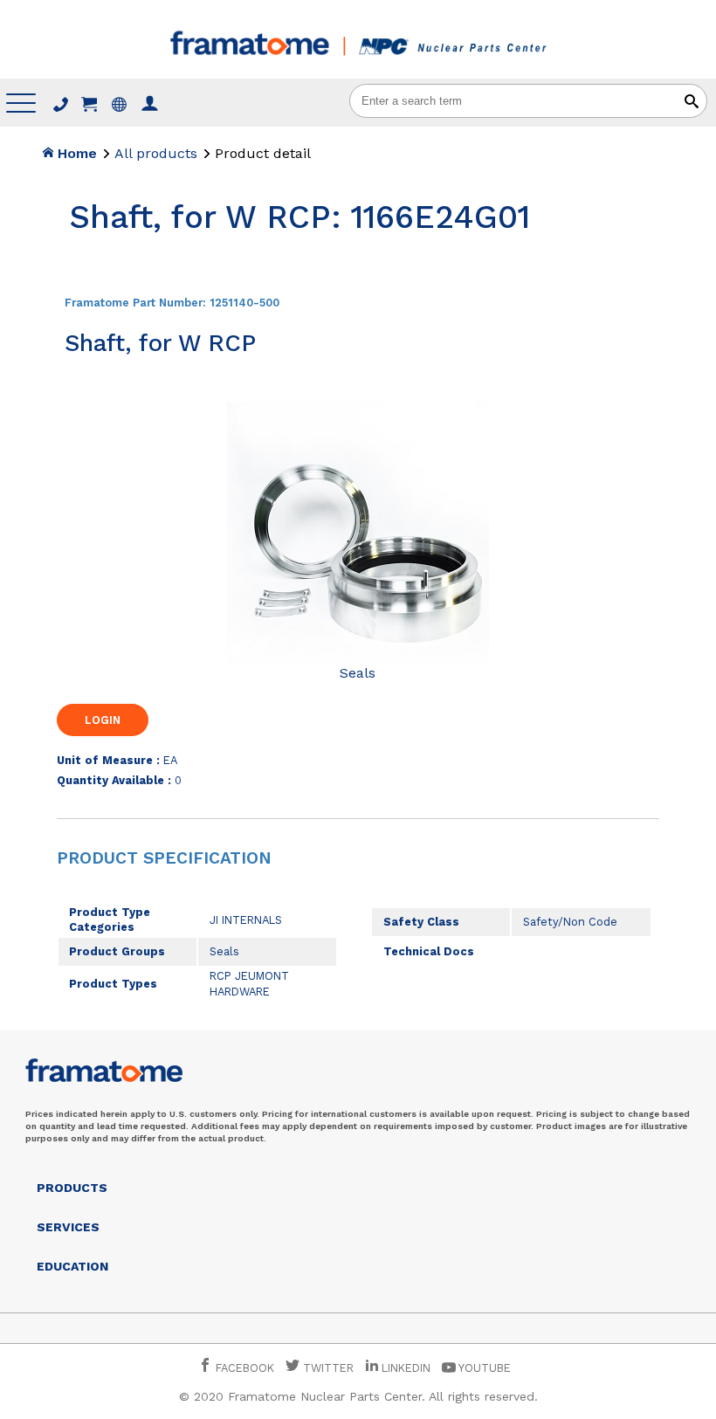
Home (75, 153)
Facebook (243, 1367)
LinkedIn (406, 1367)
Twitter (326, 1367)
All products (155, 153)
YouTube (483, 1367)
